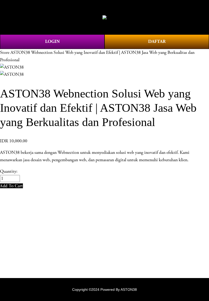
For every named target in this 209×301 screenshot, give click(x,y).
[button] (11, 185)
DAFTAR (157, 41)
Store (4, 52)
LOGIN (52, 41)
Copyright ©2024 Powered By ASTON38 (104, 289)
